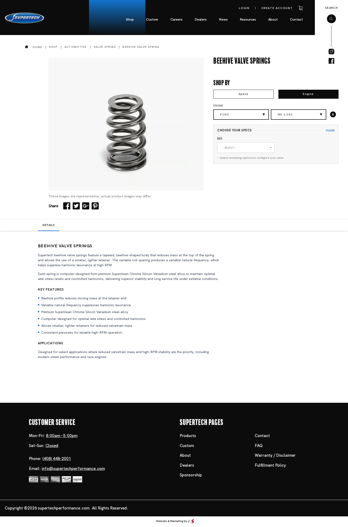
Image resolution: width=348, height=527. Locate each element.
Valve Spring (105, 47)
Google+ (85, 205)
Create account (277, 8)
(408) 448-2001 (56, 458)
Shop (53, 47)
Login (244, 8)
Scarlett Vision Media (193, 521)
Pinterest (95, 205)
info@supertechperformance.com (73, 468)
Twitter (76, 205)
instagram (331, 51)
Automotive (75, 47)
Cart (300, 8)
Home (37, 47)
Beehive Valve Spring (140, 47)
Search (331, 8)
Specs (243, 94)
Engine (308, 94)
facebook (331, 61)
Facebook (66, 205)
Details (49, 225)
